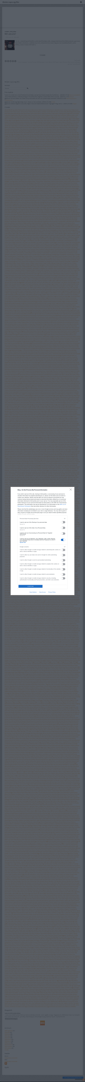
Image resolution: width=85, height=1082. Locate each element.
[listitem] (42, 518)
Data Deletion (33, 592)
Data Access (42, 592)
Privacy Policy (52, 592)
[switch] (63, 522)
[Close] (71, 490)
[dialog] (42, 541)
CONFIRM (30, 586)
